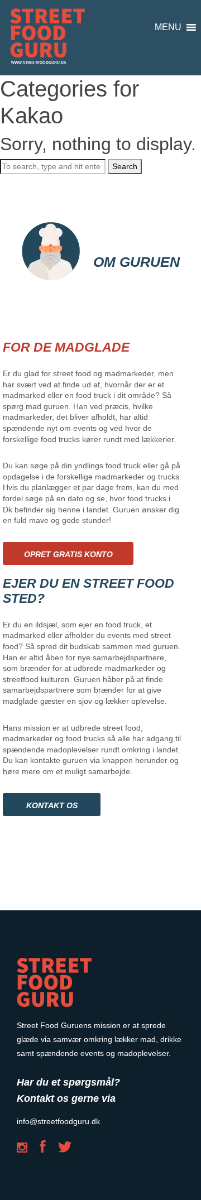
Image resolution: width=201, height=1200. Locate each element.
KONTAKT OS (52, 805)
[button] (168, 27)
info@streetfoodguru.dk (58, 1121)
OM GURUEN (136, 262)
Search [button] (124, 166)
